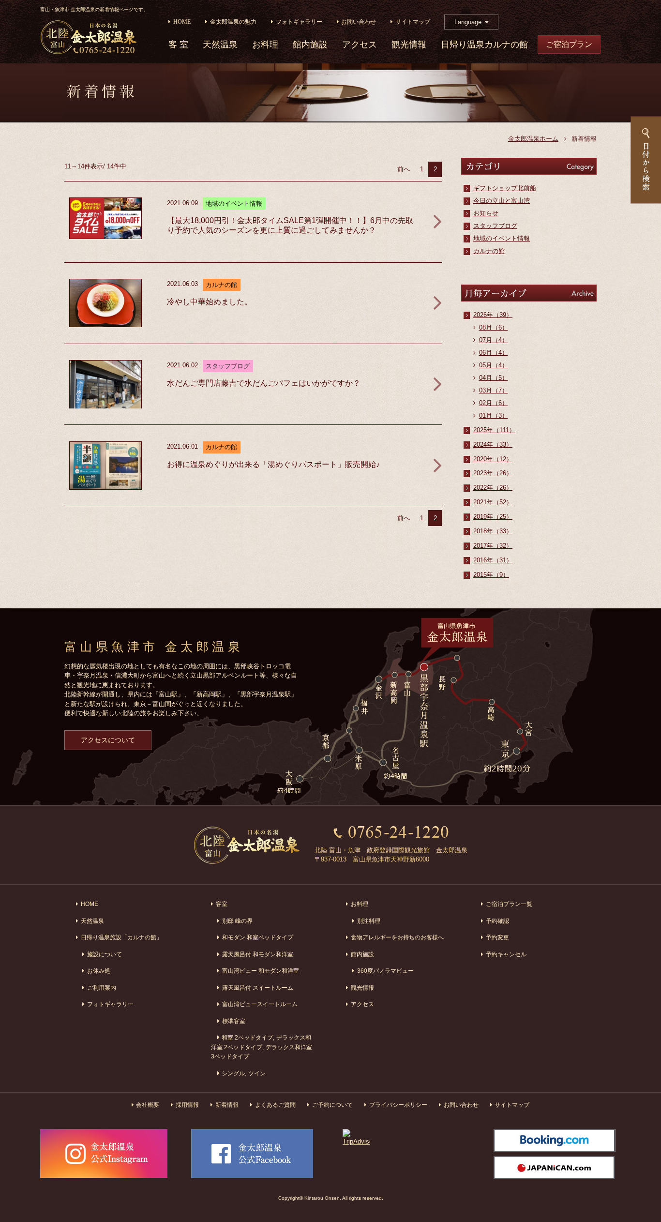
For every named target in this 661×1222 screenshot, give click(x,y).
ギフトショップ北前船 (504, 188)
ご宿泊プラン (569, 44)
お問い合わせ (358, 22)
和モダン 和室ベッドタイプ (257, 937)
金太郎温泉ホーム (533, 138)
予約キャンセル (506, 954)
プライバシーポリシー (398, 1104)
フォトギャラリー (299, 22)
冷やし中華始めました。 (209, 302)
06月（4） (493, 352)
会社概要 (147, 1104)
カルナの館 (489, 251)
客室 (221, 904)
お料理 (265, 44)
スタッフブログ (495, 225)
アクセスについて (108, 740)
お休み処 (98, 970)
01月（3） (493, 415)
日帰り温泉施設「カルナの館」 (121, 937)
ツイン (257, 1073)
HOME (182, 22)
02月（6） (493, 403)
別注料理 (368, 921)
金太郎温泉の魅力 (233, 22)
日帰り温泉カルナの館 (484, 44)
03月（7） (493, 390)
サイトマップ (412, 22)
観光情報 (408, 44)
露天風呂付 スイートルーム (257, 987)
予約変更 (497, 937)
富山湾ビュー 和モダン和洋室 (260, 970)
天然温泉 (220, 44)
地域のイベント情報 (501, 238)
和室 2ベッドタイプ (247, 1037)
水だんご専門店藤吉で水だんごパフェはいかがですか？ (264, 383)
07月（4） (493, 340)
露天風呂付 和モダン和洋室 (257, 954)
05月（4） (493, 365)
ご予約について (332, 1104)
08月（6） (493, 327)
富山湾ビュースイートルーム (260, 1004)
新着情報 (227, 1104)
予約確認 (497, 921)
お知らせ (485, 213)
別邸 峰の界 (237, 921)
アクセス (359, 44)
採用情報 (187, 1104)
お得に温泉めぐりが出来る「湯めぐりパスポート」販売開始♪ (273, 464)
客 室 (178, 44)
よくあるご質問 (275, 1104)
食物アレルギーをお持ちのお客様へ (397, 937)
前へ (403, 169)
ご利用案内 (101, 987)
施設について (104, 954)
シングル (233, 1073)
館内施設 (310, 44)
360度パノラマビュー (385, 970)
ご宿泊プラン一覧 (509, 904)
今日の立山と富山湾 (501, 200)
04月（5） (493, 377)
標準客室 (233, 1021)
